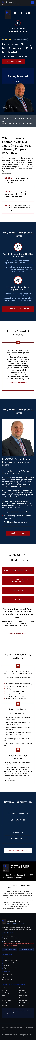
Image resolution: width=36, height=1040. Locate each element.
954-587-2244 (18, 819)
